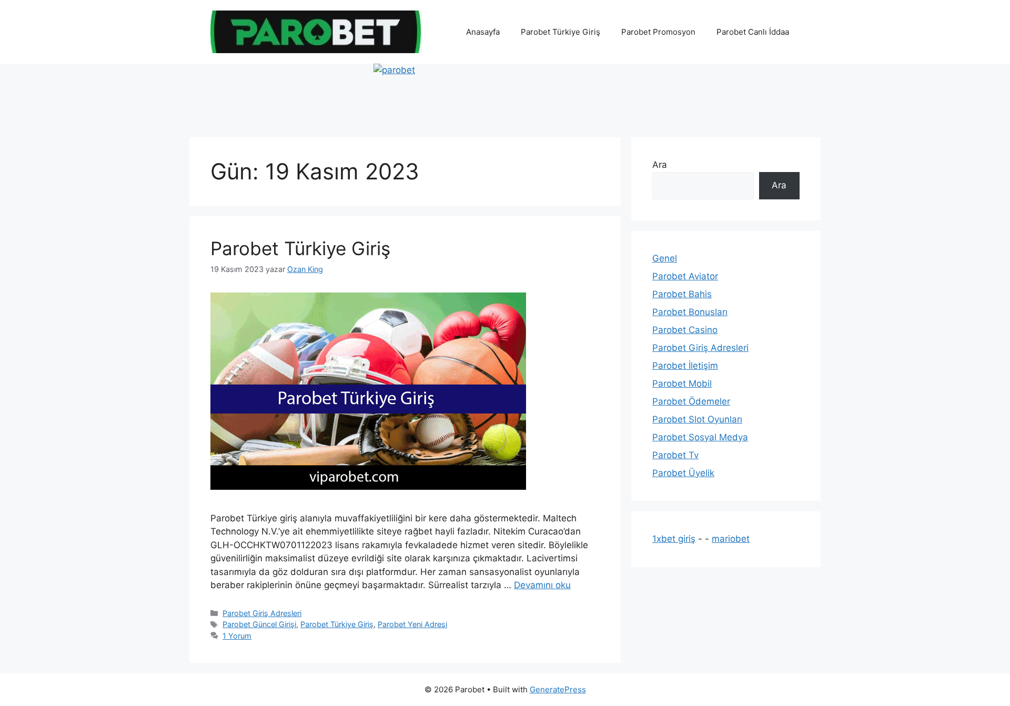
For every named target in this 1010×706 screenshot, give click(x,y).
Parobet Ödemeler (691, 401)
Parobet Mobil (682, 383)
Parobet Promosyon (658, 32)
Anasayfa (483, 32)
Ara (659, 164)
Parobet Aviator (685, 276)
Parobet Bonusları (690, 312)
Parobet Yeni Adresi (412, 624)
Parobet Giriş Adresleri (262, 613)
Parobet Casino (685, 330)
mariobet (731, 538)
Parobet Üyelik (683, 473)
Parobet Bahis (682, 294)
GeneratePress (558, 689)
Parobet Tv (675, 455)
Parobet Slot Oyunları (697, 419)
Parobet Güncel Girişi (259, 624)
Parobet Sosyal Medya (700, 437)
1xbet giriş (673, 538)
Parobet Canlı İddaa (752, 32)
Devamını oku (542, 585)
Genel (664, 258)
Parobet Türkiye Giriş (560, 32)
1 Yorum (237, 635)
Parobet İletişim (685, 365)
